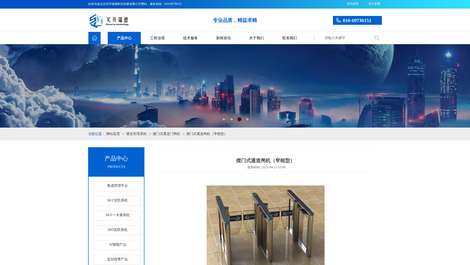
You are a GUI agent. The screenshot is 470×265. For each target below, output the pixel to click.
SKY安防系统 (117, 200)
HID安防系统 (118, 230)
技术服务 (190, 38)
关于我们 (256, 38)
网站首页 (113, 134)
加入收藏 (374, 3)
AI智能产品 (117, 244)
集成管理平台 (117, 185)
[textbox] (346, 38)
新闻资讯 (223, 38)
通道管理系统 (136, 134)
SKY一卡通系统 (117, 215)
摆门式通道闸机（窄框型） (206, 134)
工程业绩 (157, 38)
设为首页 (353, 3)
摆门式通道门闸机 (166, 134)
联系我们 (289, 38)
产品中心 (124, 38)
